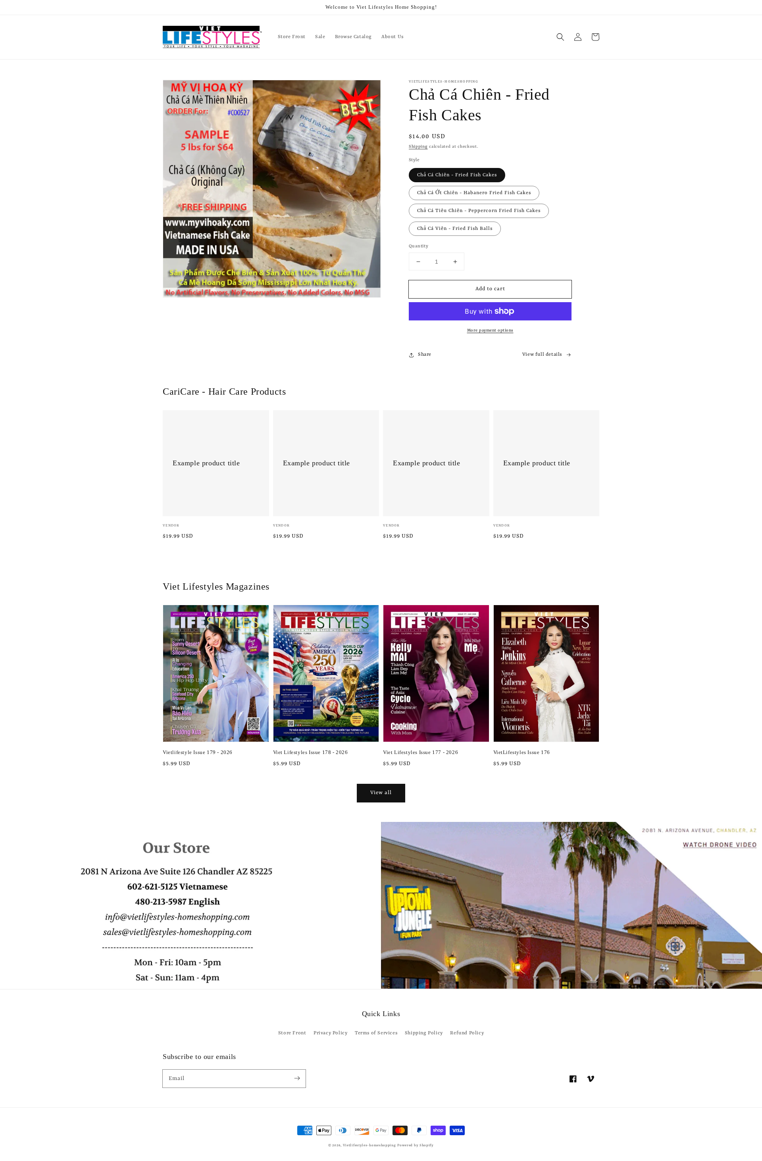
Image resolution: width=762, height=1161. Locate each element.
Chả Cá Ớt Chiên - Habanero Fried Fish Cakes (474, 193)
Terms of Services (376, 1033)
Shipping (418, 146)
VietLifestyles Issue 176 (521, 752)
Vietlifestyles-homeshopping (369, 1146)
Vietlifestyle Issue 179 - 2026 (198, 752)
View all (381, 793)
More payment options (490, 330)
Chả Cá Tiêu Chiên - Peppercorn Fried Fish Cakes (479, 211)
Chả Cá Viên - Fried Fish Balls (455, 228)
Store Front (292, 1033)
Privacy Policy (330, 1033)
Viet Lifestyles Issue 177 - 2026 (420, 752)
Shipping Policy (424, 1033)
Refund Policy (467, 1033)
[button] (560, 37)
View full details (542, 354)
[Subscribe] (297, 1078)
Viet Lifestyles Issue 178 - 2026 (310, 752)
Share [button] (424, 354)
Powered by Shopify (415, 1146)
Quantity (418, 246)
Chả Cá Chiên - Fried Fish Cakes (457, 175)
